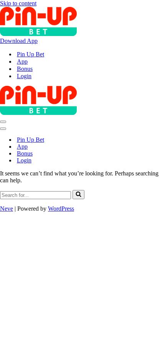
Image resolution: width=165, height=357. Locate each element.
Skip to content (18, 3)
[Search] (78, 194)
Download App (19, 41)
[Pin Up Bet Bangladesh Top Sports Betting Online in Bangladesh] (38, 34)
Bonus (25, 69)
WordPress (61, 208)
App (22, 61)
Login (24, 76)
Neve (6, 208)
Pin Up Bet (30, 54)
